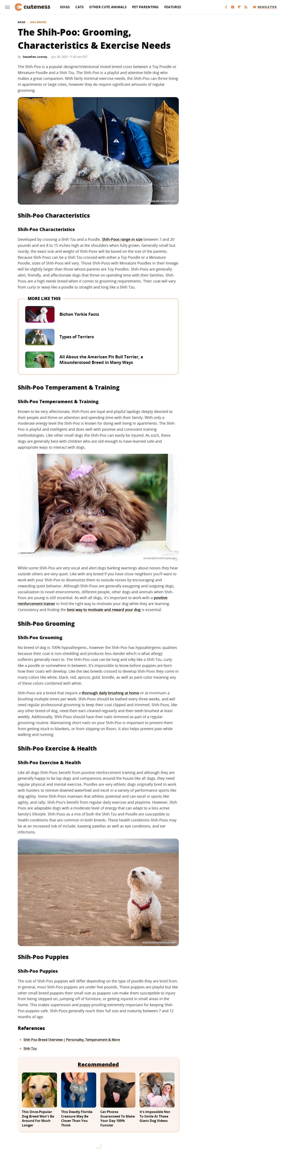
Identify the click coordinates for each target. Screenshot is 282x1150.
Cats (79, 7)
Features (172, 7)
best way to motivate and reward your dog (104, 609)
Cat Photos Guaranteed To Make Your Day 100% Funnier (117, 1118)
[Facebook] (226, 7)
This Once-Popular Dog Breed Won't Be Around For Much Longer (38, 1118)
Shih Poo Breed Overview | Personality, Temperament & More (72, 1039)
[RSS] (246, 7)
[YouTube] (232, 7)
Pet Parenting (145, 7)
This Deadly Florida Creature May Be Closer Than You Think (76, 1118)
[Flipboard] (239, 7)
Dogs (65, 7)
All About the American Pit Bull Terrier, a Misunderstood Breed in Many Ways (101, 359)
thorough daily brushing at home (110, 692)
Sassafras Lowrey (35, 57)
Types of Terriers (76, 337)
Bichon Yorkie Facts (79, 314)
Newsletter (267, 7)
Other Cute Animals (107, 7)
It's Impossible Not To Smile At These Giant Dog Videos (155, 1116)
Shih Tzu (30, 1048)
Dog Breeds (38, 22)
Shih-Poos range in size (122, 239)
